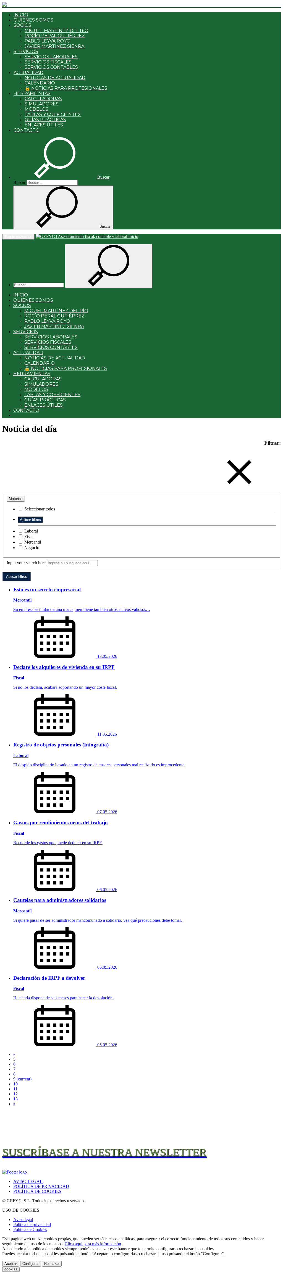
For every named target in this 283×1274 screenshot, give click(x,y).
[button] (61, 177)
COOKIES (10, 1269)
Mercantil (32, 542)
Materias (16, 499)
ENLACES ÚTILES (44, 125)
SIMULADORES (42, 104)
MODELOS (36, 109)
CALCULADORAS (43, 98)
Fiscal (29, 536)
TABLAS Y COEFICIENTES (53, 114)
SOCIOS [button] (22, 25)
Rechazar (51, 1264)
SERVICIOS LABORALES (51, 56)
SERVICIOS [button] (26, 51)
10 (15, 1084)
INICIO (21, 14)
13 (15, 1098)
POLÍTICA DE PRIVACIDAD (41, 1186)
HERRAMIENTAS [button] (32, 93)
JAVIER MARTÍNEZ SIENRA (54, 46)
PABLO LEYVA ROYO (47, 41)
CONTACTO (27, 130)
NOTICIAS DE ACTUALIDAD (55, 77)
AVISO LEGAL (28, 1181)
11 (15, 1089)
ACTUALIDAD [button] (28, 72)
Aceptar (10, 1264)
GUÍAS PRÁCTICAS (45, 119)
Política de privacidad (32, 1224)
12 (15, 1094)
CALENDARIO (40, 83)
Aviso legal (23, 1219)
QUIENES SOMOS (33, 20)
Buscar (19, 182)
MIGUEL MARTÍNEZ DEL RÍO (56, 30)
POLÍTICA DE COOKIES (37, 1191)
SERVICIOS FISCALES (48, 62)
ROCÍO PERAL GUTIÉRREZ (55, 35)
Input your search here (26, 562)
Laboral (30, 531)
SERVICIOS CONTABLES (51, 67)
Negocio (31, 547)
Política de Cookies (30, 1229)
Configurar (30, 1264)
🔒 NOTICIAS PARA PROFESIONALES (66, 88)
